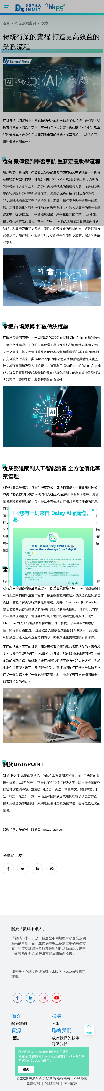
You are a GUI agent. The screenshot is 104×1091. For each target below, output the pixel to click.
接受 (26, 1069)
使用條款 (71, 1083)
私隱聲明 (52, 1083)
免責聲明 (33, 1083)
